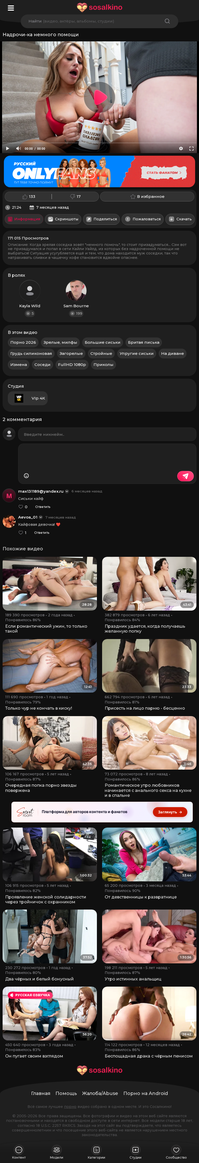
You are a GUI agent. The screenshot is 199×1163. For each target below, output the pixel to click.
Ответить (42, 507)
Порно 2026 (23, 342)
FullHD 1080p (72, 364)
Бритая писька (143, 342)
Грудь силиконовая (31, 353)
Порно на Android (145, 1093)
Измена (18, 364)
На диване (172, 353)
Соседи (42, 364)
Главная (40, 1093)
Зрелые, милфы (60, 342)
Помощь (66, 1093)
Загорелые (71, 353)
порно (70, 1106)
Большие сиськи (102, 342)
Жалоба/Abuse (100, 1093)
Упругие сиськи (137, 353)
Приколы (103, 364)
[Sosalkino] (99, 8)
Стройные (101, 353)
